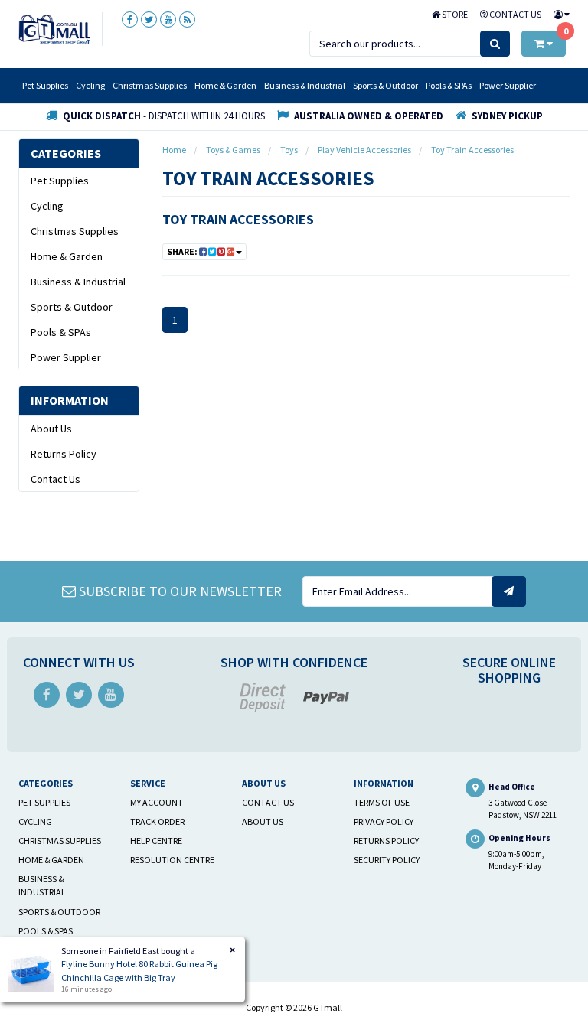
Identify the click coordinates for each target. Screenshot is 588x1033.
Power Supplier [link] (66, 357)
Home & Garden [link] (67, 256)
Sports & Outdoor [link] (72, 307)
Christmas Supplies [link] (75, 231)
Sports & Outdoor (385, 85)
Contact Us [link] (55, 479)
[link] (130, 19)
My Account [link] (156, 802)
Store (454, 14)
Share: (183, 251)
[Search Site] (495, 44)
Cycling (90, 85)
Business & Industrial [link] (78, 281)
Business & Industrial (304, 85)
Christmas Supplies (150, 85)
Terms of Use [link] (382, 802)
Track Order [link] (157, 821)
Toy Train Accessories (238, 219)
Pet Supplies (45, 85)
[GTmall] (54, 28)
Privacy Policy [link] (383, 821)
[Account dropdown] (558, 14)
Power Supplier (507, 85)
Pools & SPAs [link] (61, 332)
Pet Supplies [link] (60, 180)
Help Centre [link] (156, 840)
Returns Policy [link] (63, 454)
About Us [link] (51, 428)
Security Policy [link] (387, 859)
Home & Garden (225, 85)
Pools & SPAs (449, 85)
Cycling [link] (47, 206)
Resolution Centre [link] (172, 859)
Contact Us (514, 14)
